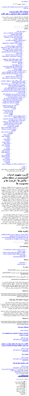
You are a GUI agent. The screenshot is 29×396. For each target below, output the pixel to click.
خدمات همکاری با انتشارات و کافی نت (15, 40)
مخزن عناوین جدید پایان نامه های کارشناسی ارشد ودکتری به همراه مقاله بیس (12, 56)
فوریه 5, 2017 (24, 348)
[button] (23, 376)
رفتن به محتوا (24, 374)
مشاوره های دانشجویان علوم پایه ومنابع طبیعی (5, 151)
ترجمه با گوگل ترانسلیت (19, 117)
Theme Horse (18, 372)
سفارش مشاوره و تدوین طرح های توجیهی (14, 89)
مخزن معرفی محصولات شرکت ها (16, 96)
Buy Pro (20, 63)
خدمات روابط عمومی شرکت (8, 127)
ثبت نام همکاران (18, 41)
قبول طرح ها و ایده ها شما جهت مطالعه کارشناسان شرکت (9, 107)
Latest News (22, 262)
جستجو (26, 25)
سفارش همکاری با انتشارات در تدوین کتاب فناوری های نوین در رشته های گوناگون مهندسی (12, 37)
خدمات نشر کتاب (20, 31)
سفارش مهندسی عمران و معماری (13, 50)
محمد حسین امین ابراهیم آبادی (20, 339)
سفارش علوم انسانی (16, 64)
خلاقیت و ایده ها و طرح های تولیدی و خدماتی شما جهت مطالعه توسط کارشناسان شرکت (14, 344)
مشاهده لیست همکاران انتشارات (13, 46)
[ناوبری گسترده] (27, 24)
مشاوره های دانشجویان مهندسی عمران (6, 140)
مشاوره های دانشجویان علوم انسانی (6, 136)
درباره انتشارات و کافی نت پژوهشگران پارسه (13, 72)
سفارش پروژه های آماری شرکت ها (13, 98)
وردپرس (18, 373)
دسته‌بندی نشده (21, 264)
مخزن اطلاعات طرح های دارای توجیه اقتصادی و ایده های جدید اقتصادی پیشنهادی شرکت (12, 68)
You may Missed (23, 327)
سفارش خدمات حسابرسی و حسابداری (15, 95)
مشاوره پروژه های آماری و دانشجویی (6, 161)
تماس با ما (22, 255)
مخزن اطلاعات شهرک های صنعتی (16, 70)
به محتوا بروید (24, 1)
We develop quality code (19, 256)
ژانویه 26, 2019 (24, 338)
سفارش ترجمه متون (17, 62)
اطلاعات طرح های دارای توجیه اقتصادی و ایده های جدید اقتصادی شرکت (10, 102)
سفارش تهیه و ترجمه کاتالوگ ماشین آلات (14, 88)
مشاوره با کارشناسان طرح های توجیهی (12, 99)
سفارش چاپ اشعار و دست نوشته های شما (14, 94)
